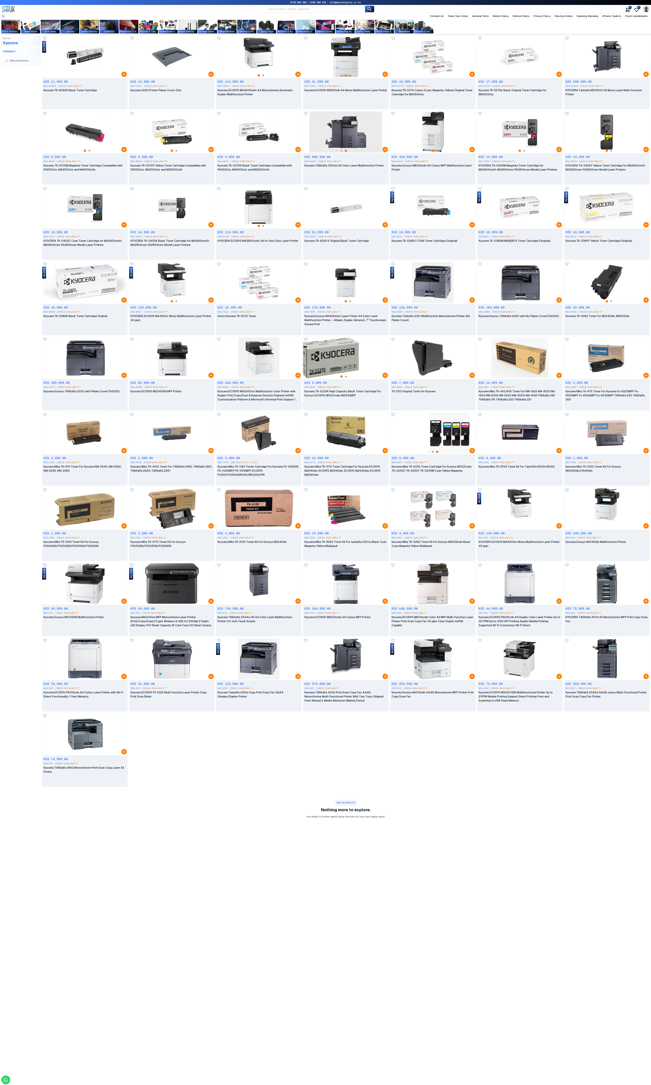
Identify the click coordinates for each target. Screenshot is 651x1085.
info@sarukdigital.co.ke (345, 2)
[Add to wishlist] (45, 39)
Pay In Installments (636, 16)
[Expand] (124, 74)
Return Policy (501, 16)
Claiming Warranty (587, 16)
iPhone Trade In (611, 16)
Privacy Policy (542, 16)
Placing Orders (564, 16)
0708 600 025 (318, 2)
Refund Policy (521, 16)
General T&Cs (480, 16)
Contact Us (436, 16)
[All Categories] (3, 16)
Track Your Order (458, 16)
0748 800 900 (298, 2)
